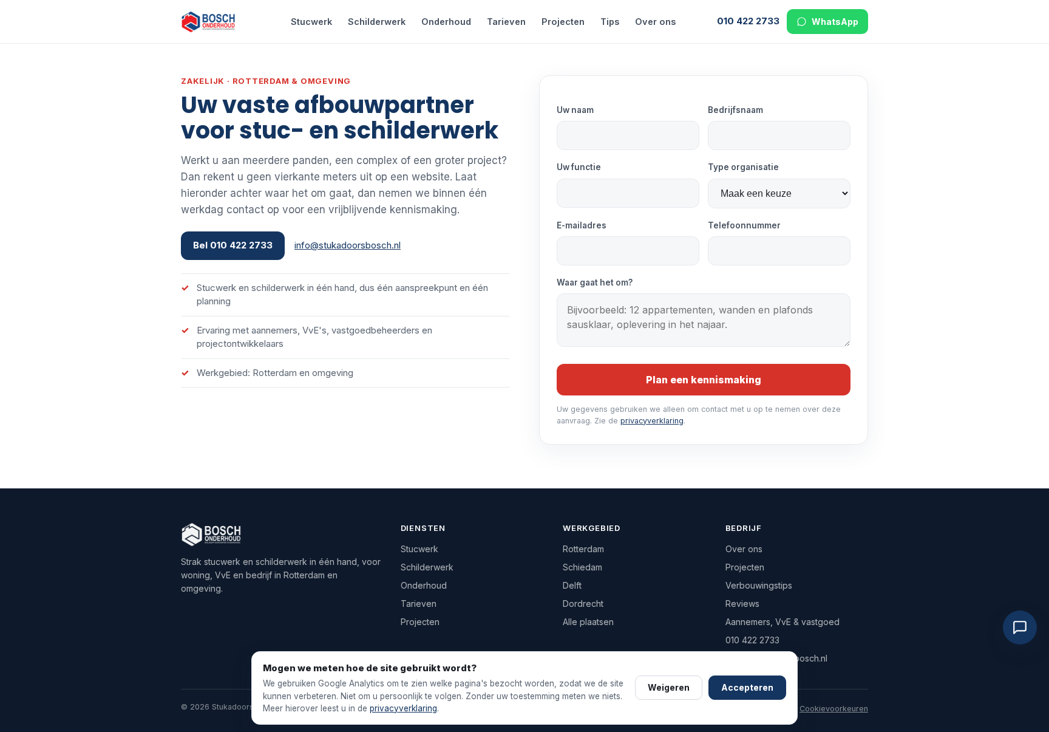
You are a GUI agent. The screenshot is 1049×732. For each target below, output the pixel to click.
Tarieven (506, 21)
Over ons (655, 21)
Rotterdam (583, 549)
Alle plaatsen (588, 622)
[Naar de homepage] (215, 22)
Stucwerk (311, 21)
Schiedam (582, 567)
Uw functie (579, 167)
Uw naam (575, 110)
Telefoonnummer (744, 225)
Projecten (563, 21)
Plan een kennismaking (703, 380)
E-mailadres (581, 225)
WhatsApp (835, 21)
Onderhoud (446, 21)
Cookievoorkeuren (833, 708)
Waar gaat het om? (595, 282)
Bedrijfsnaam (735, 110)
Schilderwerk (377, 21)
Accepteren (747, 687)
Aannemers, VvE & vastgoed (782, 622)
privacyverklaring (652, 420)
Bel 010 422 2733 (233, 245)
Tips (609, 21)
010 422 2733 (748, 21)
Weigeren (669, 687)
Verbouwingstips (758, 585)
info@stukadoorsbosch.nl (347, 245)
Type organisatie (743, 167)
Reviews (742, 603)
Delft (572, 585)
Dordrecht (583, 603)
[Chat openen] (1020, 628)
